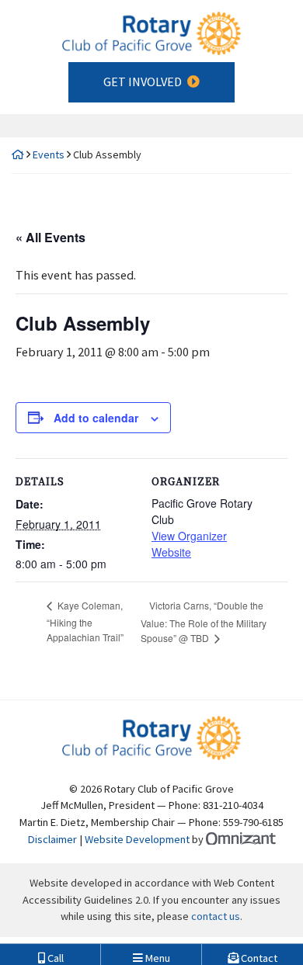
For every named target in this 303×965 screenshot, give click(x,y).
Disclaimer (52, 839)
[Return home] (18, 154)
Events (48, 154)
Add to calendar (96, 417)
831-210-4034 (233, 805)
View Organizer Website (189, 544)
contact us (215, 916)
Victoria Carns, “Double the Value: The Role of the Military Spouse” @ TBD (203, 621)
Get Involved (142, 81)
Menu (156, 955)
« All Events (50, 237)
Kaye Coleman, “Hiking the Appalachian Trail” (85, 621)
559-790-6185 (253, 822)
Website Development (137, 839)
